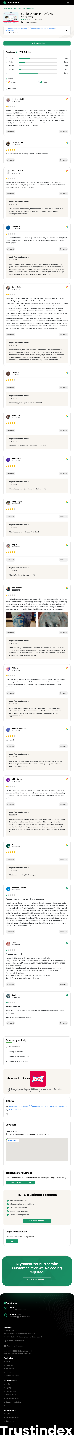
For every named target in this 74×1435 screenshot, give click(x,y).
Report (64, 132)
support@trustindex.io (18, 1310)
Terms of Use (11, 1391)
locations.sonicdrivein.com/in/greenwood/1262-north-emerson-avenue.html (38, 1106)
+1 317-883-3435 (15, 1110)
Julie (14, 943)
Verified (13, 89)
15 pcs (13, 82)
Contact (9, 1372)
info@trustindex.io (24, 1353)
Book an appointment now (20, 1317)
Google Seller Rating (13, 1402)
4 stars (11, 62)
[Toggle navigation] (68, 2)
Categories (10, 1421)
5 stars (11, 58)
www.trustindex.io (10, 1353)
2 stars (11, 69)
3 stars (11, 66)
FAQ (7, 1406)
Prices (8, 1361)
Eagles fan (16, 995)
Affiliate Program (12, 1376)
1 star (11, 73)
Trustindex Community (15, 1346)
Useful (11, 132)
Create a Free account (19, 1182)
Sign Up (8, 1388)
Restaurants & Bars (19, 8)
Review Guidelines (12, 1398)
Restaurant (30, 8)
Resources (10, 1369)
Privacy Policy (11, 1395)
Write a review (38, 43)
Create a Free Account (35, 1279)
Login (12, 1241)
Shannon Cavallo (19, 888)
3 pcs (45, 82)
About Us (9, 1365)
